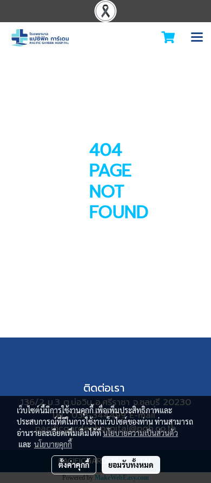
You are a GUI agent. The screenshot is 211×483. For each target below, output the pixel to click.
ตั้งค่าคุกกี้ (73, 464)
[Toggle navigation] (197, 38)
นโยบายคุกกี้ (53, 444)
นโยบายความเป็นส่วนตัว (140, 433)
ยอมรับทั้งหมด (131, 464)
